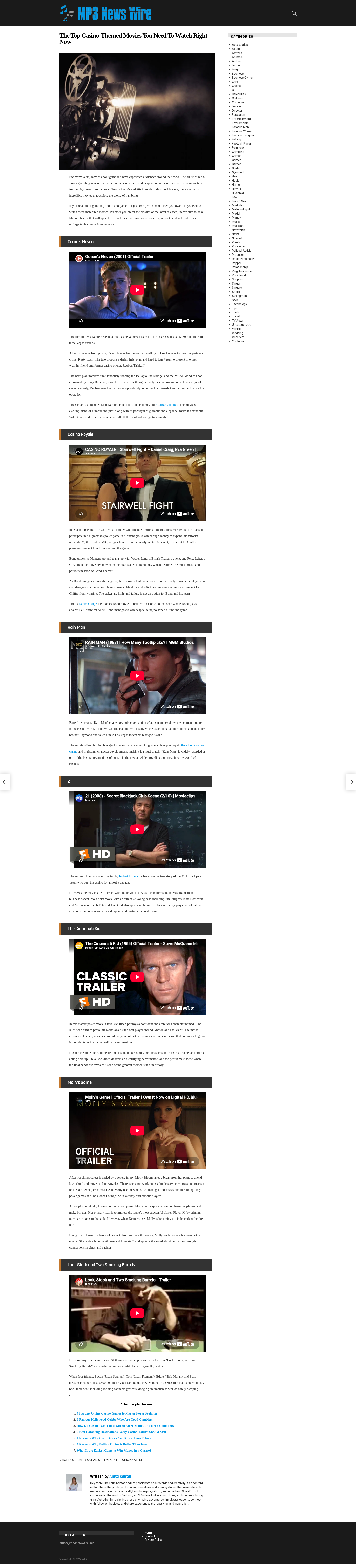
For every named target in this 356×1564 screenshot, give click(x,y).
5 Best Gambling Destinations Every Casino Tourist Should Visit (121, 1432)
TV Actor (238, 320)
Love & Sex (239, 201)
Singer (236, 283)
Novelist (237, 238)
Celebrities (239, 94)
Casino (236, 86)
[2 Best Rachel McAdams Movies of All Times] (5, 782)
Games (236, 160)
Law (234, 197)
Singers (237, 287)
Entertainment (241, 118)
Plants (236, 242)
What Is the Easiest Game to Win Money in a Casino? (114, 1450)
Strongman (239, 296)
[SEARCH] (294, 13)
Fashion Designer (243, 135)
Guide (235, 168)
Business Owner (242, 77)
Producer (238, 254)
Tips (235, 308)
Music (236, 221)
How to (236, 188)
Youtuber (238, 341)
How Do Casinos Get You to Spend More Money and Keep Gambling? (125, 1425)
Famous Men (240, 127)
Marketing (238, 205)
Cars (235, 81)
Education (238, 114)
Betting (236, 65)
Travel (236, 316)
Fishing (236, 139)
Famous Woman (242, 131)
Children (237, 98)
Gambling (238, 151)
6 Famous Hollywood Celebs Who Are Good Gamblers (115, 1419)
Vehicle (236, 328)
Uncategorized (241, 324)
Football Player (241, 143)
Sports (236, 291)
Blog (235, 69)
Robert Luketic (129, 876)
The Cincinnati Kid (130, 1459)
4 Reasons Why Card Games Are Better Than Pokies (114, 1438)
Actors (236, 48)
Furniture (238, 147)
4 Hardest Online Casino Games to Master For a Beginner (117, 1413)
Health (236, 180)
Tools (235, 312)
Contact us (152, 1536)
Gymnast (238, 172)
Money (236, 217)
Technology (239, 304)
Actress (237, 53)
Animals (237, 57)
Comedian (238, 102)
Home (236, 184)
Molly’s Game (72, 1459)
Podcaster (238, 246)
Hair (234, 176)
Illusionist (238, 193)
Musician (238, 226)
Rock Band (239, 275)
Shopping (238, 279)
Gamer (236, 156)
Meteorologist (241, 209)
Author (236, 61)
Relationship (240, 267)
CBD (235, 90)
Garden (236, 164)
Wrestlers (238, 337)
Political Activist (242, 250)
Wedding (237, 333)
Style (235, 300)
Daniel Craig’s (88, 604)
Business (238, 73)
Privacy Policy (153, 1539)
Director (237, 110)
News (235, 234)
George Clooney (167, 404)
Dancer (236, 106)
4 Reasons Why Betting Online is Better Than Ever (112, 1444)
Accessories (240, 44)
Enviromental (240, 123)
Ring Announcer (242, 271)
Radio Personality (243, 258)
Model (236, 213)
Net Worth (238, 230)
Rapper (236, 263)
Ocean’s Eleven (99, 1459)
